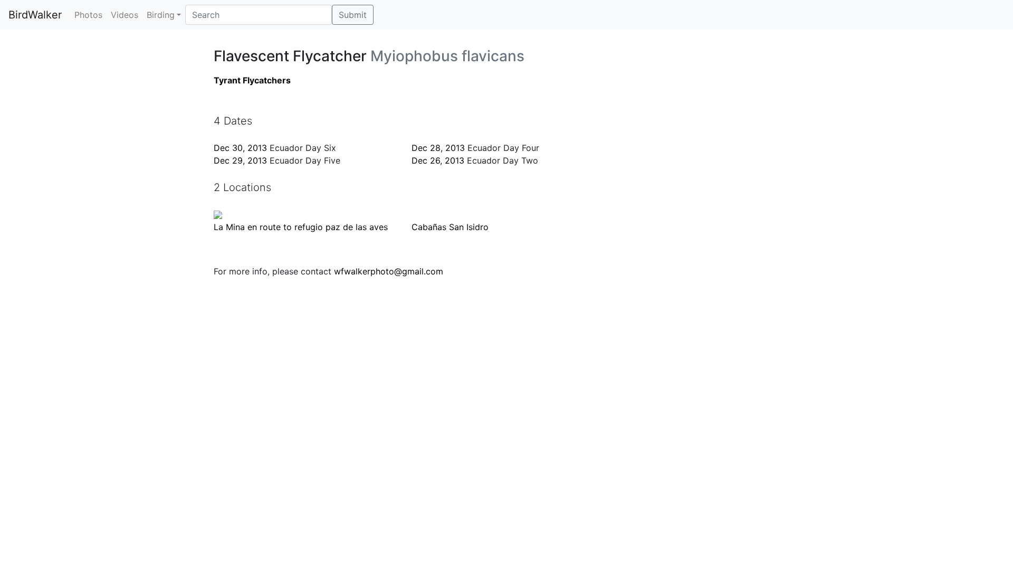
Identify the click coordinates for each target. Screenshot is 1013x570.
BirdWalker (35, 14)
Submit (353, 15)
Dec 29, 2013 (240, 160)
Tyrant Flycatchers (252, 80)
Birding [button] (161, 15)
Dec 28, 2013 (438, 147)
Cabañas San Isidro (450, 227)
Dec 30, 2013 (240, 147)
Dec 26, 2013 (438, 160)
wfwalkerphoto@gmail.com (388, 271)
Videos (124, 15)
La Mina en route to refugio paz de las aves (301, 227)
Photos (88, 15)
